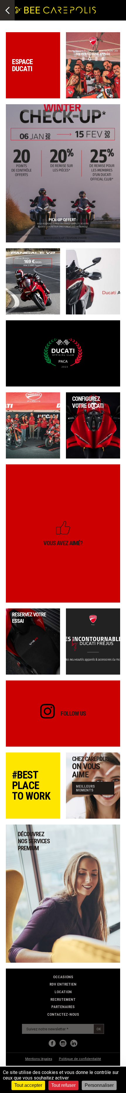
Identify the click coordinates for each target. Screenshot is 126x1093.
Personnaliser (99, 1085)
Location (63, 992)
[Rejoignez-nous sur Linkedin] (73, 1043)
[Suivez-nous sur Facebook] (52, 1043)
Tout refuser (63, 1085)
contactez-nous (63, 1014)
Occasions (63, 977)
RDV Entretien (63, 984)
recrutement (63, 999)
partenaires (63, 1007)
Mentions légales (38, 1059)
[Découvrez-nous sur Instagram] (63, 1043)
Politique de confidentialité (80, 1059)
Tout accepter (28, 1085)
